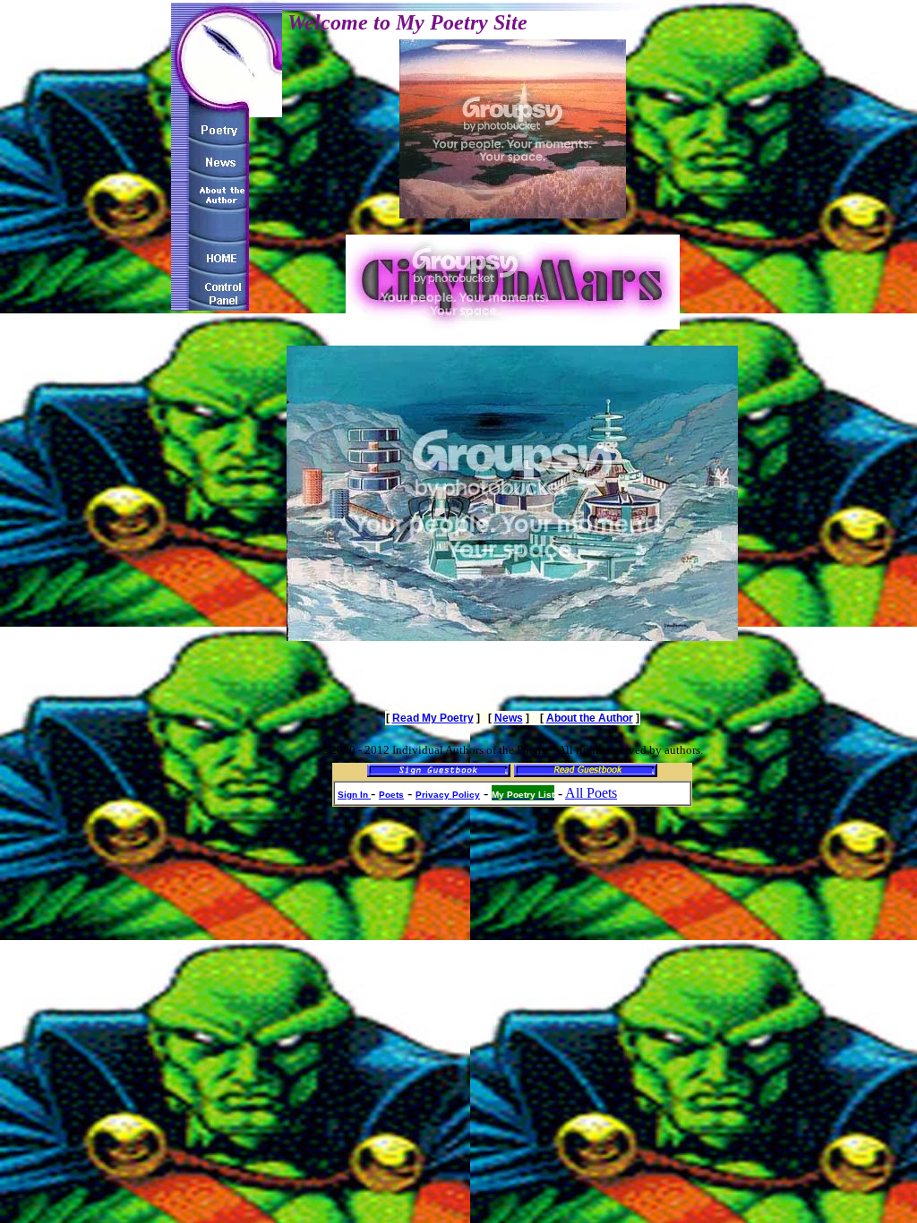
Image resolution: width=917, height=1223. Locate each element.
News (508, 718)
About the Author (589, 718)
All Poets (591, 792)
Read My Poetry (433, 718)
